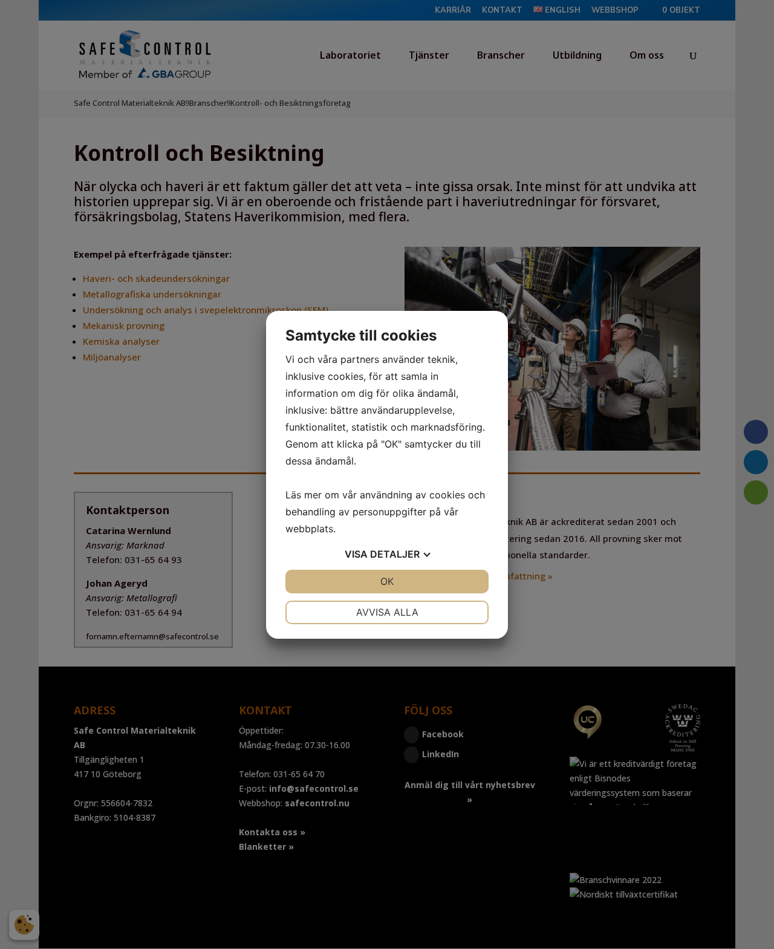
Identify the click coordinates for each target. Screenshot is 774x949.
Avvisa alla (387, 612)
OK (387, 581)
